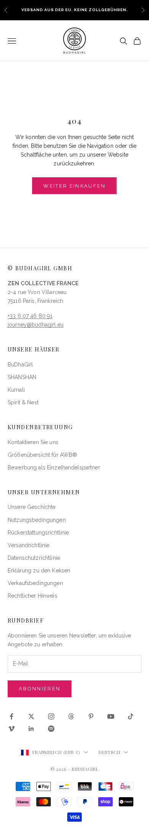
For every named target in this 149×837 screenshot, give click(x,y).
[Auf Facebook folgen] (11, 716)
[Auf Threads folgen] (71, 716)
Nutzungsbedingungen (37, 520)
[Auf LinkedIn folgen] (31, 728)
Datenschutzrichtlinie (34, 558)
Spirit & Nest (23, 402)
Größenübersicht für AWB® (42, 455)
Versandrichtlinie (28, 545)
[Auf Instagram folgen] (51, 716)
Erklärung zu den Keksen (39, 570)
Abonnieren (39, 689)
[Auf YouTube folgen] (111, 716)
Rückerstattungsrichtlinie (38, 533)
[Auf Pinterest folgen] (91, 716)
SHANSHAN (22, 377)
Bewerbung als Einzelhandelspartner (54, 467)
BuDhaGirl (20, 364)
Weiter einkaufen (74, 186)
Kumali (16, 390)
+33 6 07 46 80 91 (30, 316)
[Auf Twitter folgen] (31, 716)
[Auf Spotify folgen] (51, 728)
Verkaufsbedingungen (35, 583)
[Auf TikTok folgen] (130, 716)
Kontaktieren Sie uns (33, 442)
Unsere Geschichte (31, 507)
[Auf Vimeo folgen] (11, 728)
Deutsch (110, 752)
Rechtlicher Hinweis (32, 596)
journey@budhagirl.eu (35, 325)
